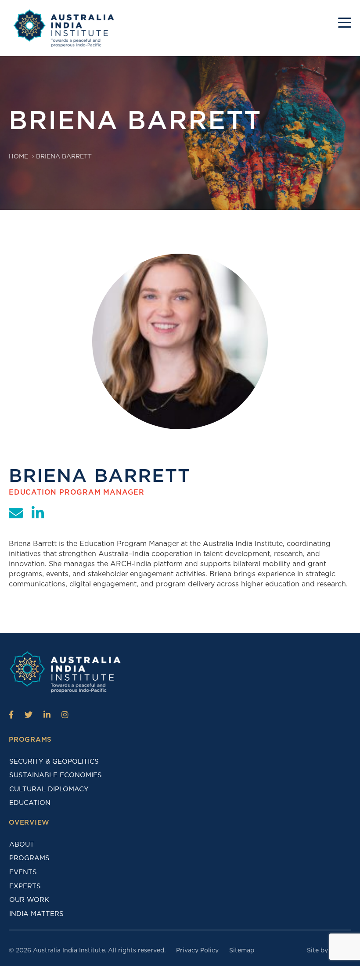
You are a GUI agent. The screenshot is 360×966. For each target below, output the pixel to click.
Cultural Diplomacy (49, 789)
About (21, 844)
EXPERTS (25, 886)
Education (29, 803)
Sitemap (241, 950)
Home (18, 156)
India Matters (36, 914)
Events (23, 872)
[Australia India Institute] (11, 714)
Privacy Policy (197, 950)
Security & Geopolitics (54, 761)
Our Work (29, 900)
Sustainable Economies (55, 775)
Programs (29, 858)
